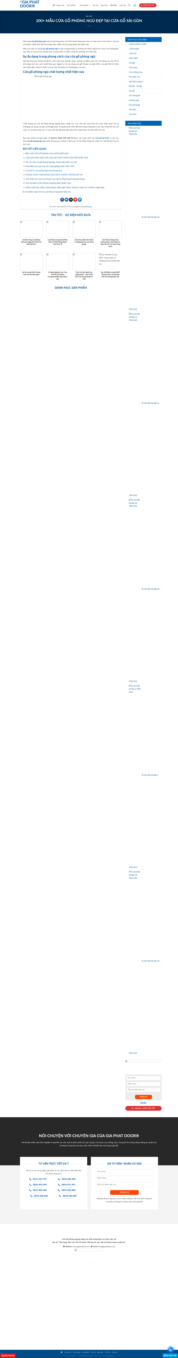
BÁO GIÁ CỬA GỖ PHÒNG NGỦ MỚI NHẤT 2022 (47, 153)
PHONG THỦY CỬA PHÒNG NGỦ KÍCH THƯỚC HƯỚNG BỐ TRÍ (53, 175)
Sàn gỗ (132, 91)
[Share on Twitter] (67, 200)
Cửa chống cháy (136, 72)
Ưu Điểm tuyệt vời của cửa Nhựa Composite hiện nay (48, 192)
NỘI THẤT (133, 58)
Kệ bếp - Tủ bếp (135, 86)
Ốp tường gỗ (134, 105)
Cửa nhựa (133, 68)
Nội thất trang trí (136, 82)
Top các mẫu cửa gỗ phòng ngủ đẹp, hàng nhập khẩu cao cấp (51, 162)
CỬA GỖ (132, 54)
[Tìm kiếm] (129, 5)
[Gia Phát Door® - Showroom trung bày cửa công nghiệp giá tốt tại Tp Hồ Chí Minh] (34, 5)
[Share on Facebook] (62, 200)
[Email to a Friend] (71, 200)
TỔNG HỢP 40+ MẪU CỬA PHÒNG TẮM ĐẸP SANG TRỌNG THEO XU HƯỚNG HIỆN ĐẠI (64, 188)
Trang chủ (60, 5)
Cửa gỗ (132, 63)
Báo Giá (104, 5)
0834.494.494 (9, 1356)
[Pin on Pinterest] (75, 200)
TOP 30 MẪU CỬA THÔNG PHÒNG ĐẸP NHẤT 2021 (48, 183)
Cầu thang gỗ (134, 95)
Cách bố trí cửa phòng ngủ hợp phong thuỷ (43, 171)
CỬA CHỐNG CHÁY (137, 44)
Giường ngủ (134, 100)
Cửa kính (132, 114)
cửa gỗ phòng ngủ (86, 206)
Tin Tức (113, 5)
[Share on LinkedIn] (80, 200)
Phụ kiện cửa (134, 77)
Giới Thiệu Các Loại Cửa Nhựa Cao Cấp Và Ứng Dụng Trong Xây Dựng (55, 179)
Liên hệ (122, 5)
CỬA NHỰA (134, 49)
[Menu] (134, 5)
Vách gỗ (132, 109)
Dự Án (95, 5)
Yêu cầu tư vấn (170, 1355)
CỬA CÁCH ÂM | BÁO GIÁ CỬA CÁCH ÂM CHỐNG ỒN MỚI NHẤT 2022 (56, 158)
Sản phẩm (84, 5)
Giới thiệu (71, 5)
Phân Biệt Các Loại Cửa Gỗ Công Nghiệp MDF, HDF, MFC (50, 166)
